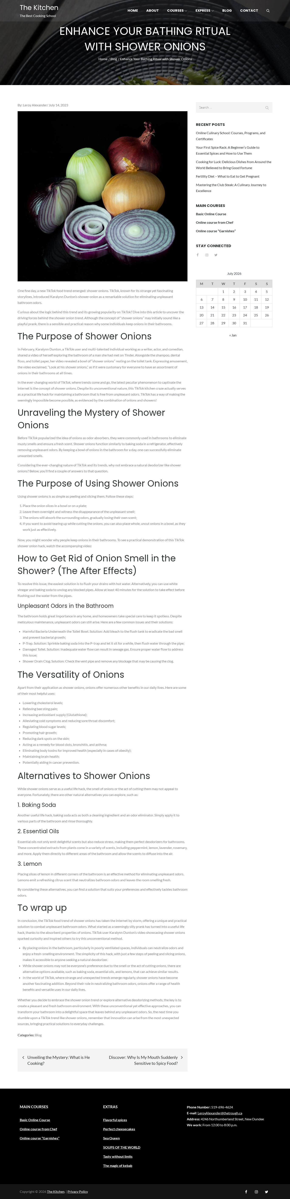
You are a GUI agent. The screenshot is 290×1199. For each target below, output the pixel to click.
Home (133, 10)
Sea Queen (111, 1138)
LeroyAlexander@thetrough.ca (220, 1113)
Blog (227, 10)
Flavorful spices (115, 1120)
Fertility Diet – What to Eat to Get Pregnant (227, 176)
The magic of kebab (117, 1165)
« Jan (233, 335)
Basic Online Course (211, 214)
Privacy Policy (78, 1191)
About (152, 10)
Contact (249, 10)
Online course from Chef (214, 222)
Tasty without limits (117, 1156)
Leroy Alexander (35, 105)
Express (203, 10)
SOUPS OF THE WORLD (121, 1147)
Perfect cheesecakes (119, 1129)
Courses (175, 10)
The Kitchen (39, 7)
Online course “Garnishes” (216, 231)
